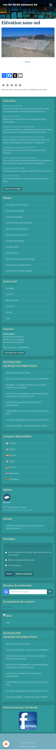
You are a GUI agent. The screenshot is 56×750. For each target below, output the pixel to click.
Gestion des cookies (28, 747)
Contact (9, 294)
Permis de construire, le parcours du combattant (27, 379)
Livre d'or (10, 306)
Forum (9, 312)
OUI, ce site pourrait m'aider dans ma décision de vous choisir (29, 553)
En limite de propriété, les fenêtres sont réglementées (23, 403)
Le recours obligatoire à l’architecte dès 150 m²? (27, 420)
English (11, 449)
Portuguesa (13, 479)
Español (12, 455)
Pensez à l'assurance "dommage (20, 259)
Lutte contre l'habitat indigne (19, 271)
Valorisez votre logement (17, 229)
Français (12, 443)
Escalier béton (12, 253)
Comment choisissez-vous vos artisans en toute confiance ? (28, 527)
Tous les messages (12, 189)
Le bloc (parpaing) (14, 217)
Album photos (12, 300)
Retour (28, 62)
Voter (9, 574)
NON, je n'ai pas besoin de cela (21, 560)
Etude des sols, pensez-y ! (17, 235)
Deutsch (12, 467)
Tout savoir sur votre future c (19, 265)
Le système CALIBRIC (15, 211)
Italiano (11, 461)
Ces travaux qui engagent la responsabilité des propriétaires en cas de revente (27, 395)
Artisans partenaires (15, 241)
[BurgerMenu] (50, 5)
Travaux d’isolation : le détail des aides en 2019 (26, 426)
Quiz (8, 318)
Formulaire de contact (14, 353)
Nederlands (13, 473)
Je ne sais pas (14, 565)
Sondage (10, 288)
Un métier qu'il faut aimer (17, 205)
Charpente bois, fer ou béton (19, 223)
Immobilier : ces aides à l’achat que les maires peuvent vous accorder (26, 386)
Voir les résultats (24, 574)
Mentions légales (28, 743)
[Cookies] (6, 744)
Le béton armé (12, 247)
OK (50, 591)
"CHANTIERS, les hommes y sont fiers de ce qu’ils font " (27, 412)
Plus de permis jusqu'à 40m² (18, 373)
